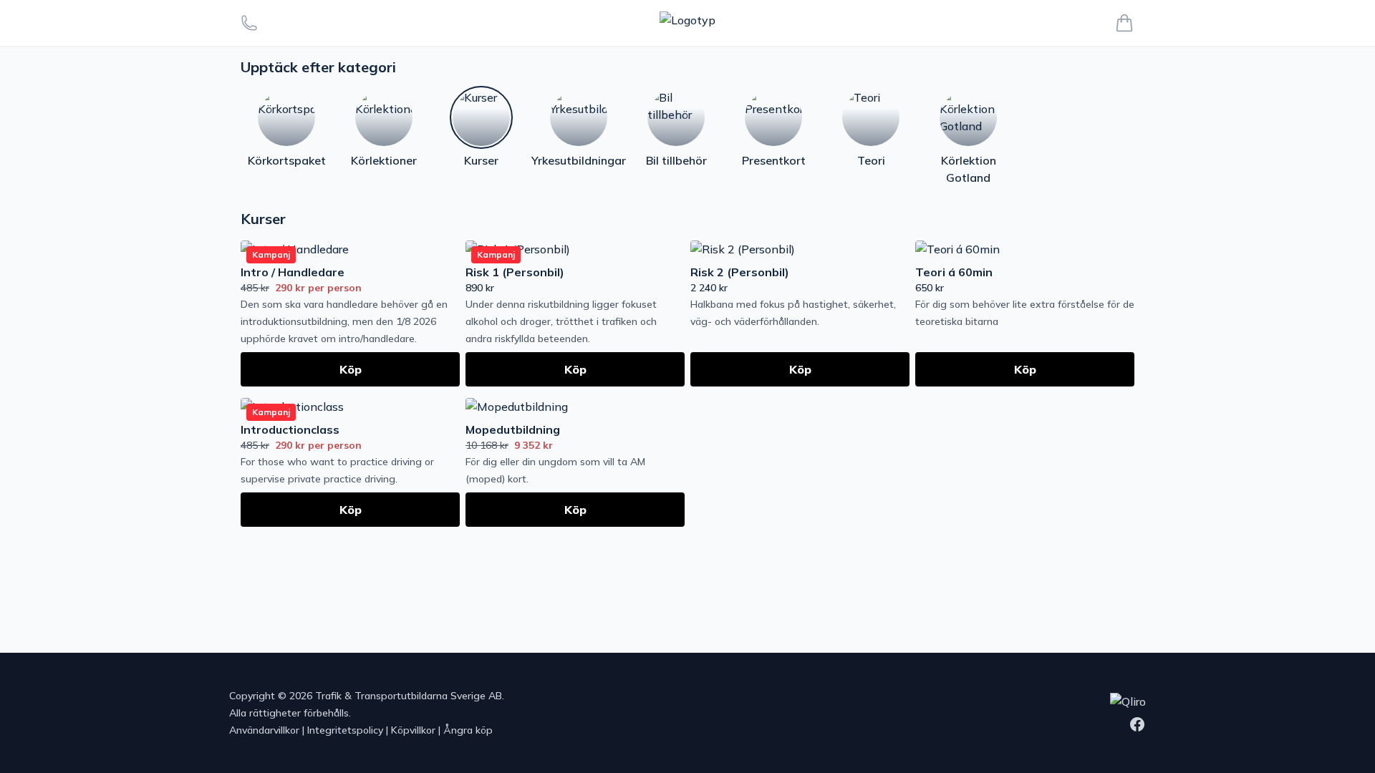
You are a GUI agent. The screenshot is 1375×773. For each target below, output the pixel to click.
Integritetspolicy (345, 730)
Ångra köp (468, 730)
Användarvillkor (264, 730)
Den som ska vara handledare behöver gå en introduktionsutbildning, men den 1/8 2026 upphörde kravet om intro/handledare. (344, 321)
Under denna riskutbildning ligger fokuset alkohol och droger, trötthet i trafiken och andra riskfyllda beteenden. (561, 321)
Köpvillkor (413, 730)
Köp (350, 369)
